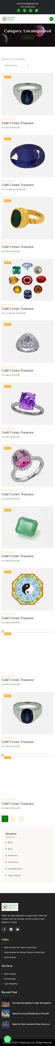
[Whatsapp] (7, 1039)
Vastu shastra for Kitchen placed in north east (24, 952)
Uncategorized (14, 869)
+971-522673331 (27, 7)
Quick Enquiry (10, 957)
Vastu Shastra (14, 875)
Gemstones (13, 862)
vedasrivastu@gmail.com (27, 3)
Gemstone (12, 855)
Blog (10, 842)
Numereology (10, 979)
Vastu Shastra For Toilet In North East (20, 947)
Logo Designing (11, 983)
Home (28, 37)
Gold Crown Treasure (18, 123)
